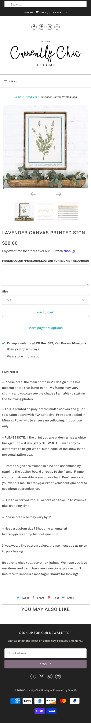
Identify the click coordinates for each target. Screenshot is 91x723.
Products (31, 96)
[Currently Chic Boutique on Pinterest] (41, 27)
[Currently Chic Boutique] (45, 51)
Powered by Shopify (65, 690)
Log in (28, 12)
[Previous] (32, 194)
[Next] (58, 194)
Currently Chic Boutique (37, 690)
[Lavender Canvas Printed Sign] (45, 147)
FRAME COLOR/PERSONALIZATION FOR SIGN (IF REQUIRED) (45, 261)
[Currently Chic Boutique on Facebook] (34, 27)
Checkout (60, 12)
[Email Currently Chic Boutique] (57, 27)
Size (5, 291)
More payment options (45, 328)
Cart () (44, 12)
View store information (24, 356)
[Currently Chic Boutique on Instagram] (49, 27)
